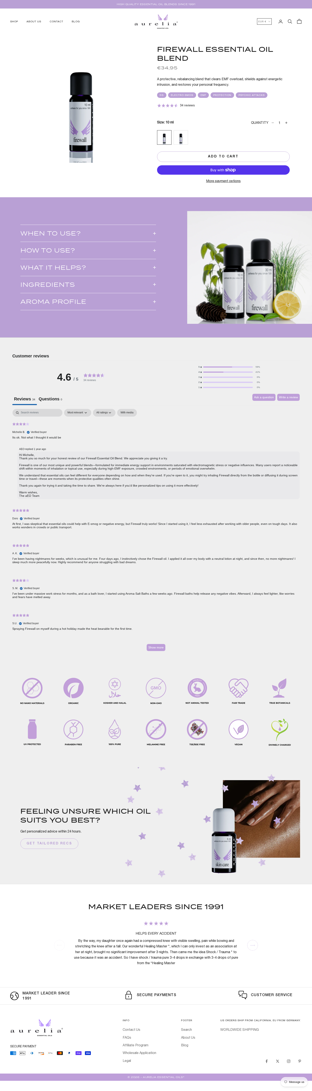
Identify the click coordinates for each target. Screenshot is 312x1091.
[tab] (50, 399)
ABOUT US (34, 21)
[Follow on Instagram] (289, 1061)
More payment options (223, 181)
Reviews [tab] (24, 399)
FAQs (127, 1037)
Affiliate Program (135, 1045)
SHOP (14, 21)
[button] (229, 367)
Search (186, 1029)
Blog (184, 1045)
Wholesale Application (139, 1053)
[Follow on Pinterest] (300, 1061)
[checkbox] (127, 413)
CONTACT (56, 21)
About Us (188, 1037)
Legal (127, 1060)
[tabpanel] (156, 532)
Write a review (288, 397)
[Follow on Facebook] (266, 1061)
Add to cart (223, 156)
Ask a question (264, 397)
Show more (156, 647)
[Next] (252, 945)
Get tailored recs (49, 843)
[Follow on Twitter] (277, 1061)
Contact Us (131, 1029)
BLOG (76, 21)
